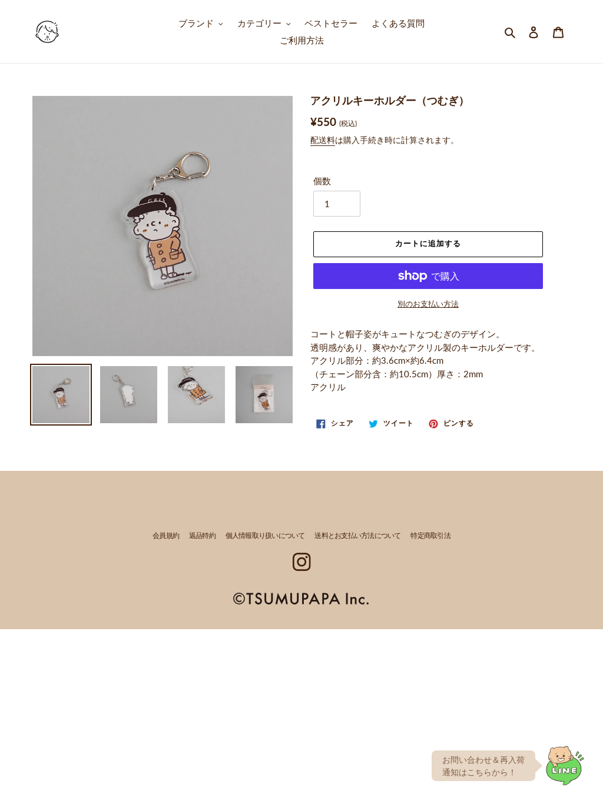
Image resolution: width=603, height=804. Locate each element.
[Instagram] (301, 562)
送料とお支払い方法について (357, 536)
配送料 (322, 140)
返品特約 (202, 536)
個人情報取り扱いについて (265, 536)
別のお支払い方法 (428, 303)
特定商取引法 (430, 536)
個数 (322, 180)
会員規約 (166, 536)
